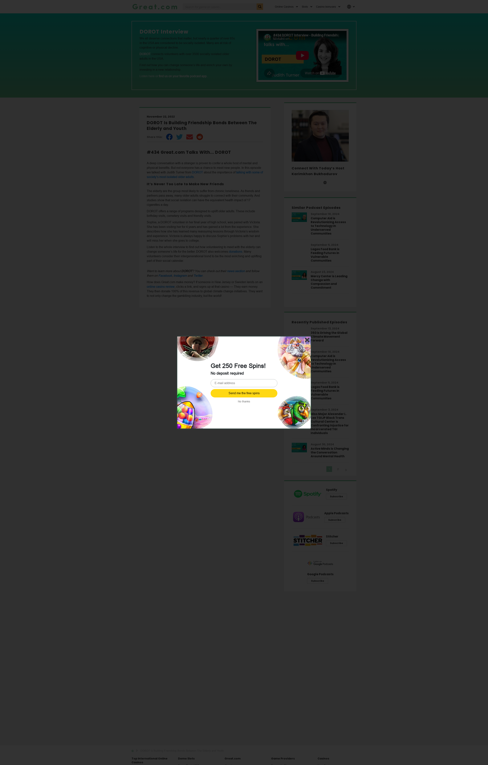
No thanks (244, 401)
